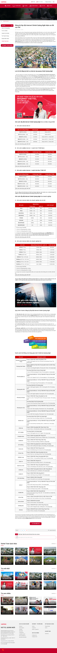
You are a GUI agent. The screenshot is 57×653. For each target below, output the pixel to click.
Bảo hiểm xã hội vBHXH (22, 637)
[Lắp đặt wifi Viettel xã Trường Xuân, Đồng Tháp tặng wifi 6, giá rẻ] (50, 560)
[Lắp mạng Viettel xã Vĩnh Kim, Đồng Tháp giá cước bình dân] (21, 560)
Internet (33, 626)
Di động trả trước (34, 636)
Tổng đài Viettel (47, 626)
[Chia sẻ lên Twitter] (24, 530)
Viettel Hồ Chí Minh (5, 33)
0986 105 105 (5, 636)
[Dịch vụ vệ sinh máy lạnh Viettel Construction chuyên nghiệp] (35, 585)
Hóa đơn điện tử (21, 627)
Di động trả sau (34, 635)
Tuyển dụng (46, 633)
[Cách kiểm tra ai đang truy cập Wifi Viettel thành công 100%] (7, 610)
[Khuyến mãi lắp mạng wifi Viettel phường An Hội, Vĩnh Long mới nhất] (21, 551)
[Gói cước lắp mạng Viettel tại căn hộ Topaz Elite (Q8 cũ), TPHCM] (50, 585)
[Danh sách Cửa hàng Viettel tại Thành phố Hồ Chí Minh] (7, 601)
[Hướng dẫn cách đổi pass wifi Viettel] (50, 610)
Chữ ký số (20, 626)
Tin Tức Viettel (4, 30)
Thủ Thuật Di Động (5, 35)
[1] (53, 1)
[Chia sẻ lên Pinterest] (27, 530)
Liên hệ (46, 627)
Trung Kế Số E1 (21, 632)
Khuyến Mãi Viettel (5, 38)
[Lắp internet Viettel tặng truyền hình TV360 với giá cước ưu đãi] (21, 585)
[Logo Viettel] (3, 1)
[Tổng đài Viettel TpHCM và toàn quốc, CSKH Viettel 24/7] (50, 601)
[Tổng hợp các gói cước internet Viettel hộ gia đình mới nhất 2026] (35, 601)
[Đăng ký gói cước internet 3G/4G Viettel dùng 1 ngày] (35, 610)
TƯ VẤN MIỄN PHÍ (35, 523)
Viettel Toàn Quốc (5, 41)
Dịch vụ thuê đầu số (22, 635)
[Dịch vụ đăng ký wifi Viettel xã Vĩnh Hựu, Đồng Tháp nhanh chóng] (7, 560)
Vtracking (20, 629)
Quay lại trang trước (53, 530)
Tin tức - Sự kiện (40, 1)
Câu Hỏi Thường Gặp (6, 28)
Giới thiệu (33, 1)
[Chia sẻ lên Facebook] (20, 530)
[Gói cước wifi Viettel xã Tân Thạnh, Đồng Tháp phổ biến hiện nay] (50, 551)
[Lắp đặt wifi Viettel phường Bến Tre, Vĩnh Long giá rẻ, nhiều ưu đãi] (7, 551)
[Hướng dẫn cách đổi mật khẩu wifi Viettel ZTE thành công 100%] (21, 601)
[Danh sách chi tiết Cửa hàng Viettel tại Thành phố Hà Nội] (21, 610)
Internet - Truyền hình (35, 629)
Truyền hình (34, 627)
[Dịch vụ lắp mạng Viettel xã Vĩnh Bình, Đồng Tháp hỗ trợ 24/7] (35, 560)
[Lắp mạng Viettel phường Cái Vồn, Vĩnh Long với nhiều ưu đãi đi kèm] (35, 551)
